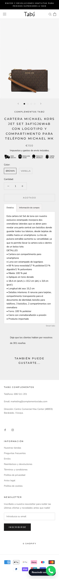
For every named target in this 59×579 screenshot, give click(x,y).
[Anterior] (18, 103)
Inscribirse (17, 527)
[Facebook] (5, 430)
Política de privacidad (14, 475)
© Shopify (29, 543)
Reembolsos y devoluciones (18, 464)
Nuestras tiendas (12, 447)
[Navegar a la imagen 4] (34, 104)
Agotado (29, 197)
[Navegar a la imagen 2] (28, 104)
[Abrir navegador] (4, 14)
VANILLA (25, 170)
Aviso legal (9, 480)
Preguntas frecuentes (15, 453)
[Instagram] (12, 430)
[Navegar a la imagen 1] (24, 104)
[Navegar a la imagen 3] (31, 104)
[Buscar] (50, 14)
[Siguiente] (40, 103)
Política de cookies (13, 485)
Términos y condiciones (16, 469)
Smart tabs (50, 326)
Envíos (7, 458)
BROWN (10, 170)
